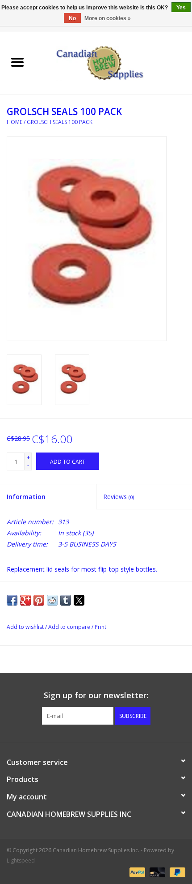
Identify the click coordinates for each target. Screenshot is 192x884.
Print (100, 627)
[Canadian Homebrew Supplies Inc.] (113, 62)
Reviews (118, 496)
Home (14, 122)
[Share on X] (79, 600)
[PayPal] (136, 871)
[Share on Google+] (25, 600)
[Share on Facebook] (12, 600)
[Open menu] (17, 62)
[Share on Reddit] (52, 600)
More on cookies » (107, 18)
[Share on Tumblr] (65, 600)
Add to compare (70, 627)
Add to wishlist (26, 627)
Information (26, 496)
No (72, 18)
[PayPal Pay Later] (176, 871)
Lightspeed (21, 860)
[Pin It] (38, 600)
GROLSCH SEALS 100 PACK (59, 122)
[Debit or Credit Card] (156, 871)
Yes (181, 7)
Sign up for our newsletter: (96, 695)
